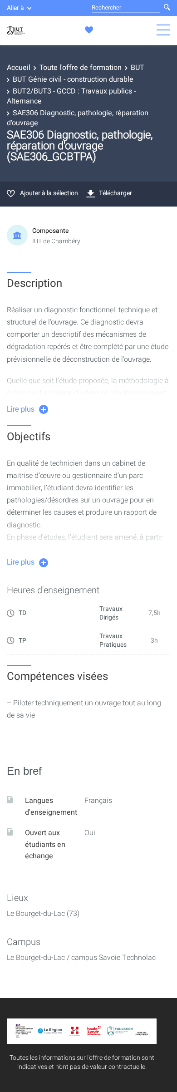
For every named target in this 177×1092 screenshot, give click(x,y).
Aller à (15, 8)
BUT (137, 67)
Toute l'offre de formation (80, 67)
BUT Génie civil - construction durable (73, 79)
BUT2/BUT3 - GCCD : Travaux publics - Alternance (71, 96)
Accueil (18, 67)
